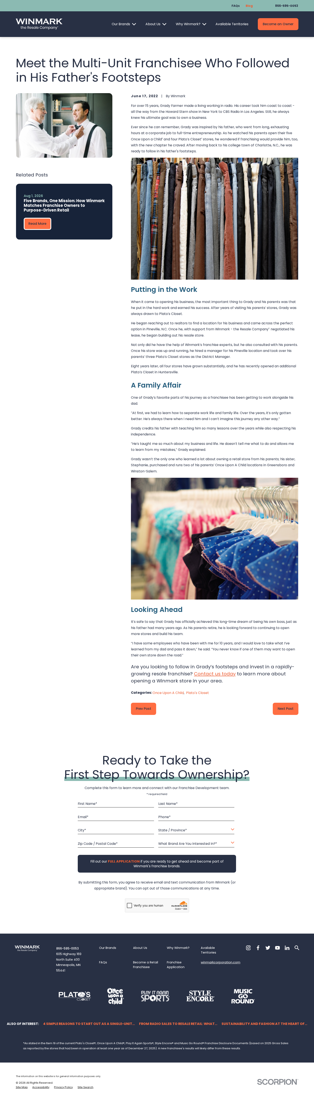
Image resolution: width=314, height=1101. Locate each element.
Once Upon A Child (168, 693)
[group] (64, 212)
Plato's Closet (197, 693)
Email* (83, 817)
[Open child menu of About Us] (164, 24)
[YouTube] (277, 947)
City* (82, 830)
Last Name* (168, 804)
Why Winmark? (188, 24)
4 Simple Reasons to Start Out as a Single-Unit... (89, 1024)
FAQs (236, 6)
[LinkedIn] (287, 947)
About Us (152, 24)
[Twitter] (268, 947)
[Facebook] (258, 947)
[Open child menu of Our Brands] (134, 24)
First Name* (87, 804)
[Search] (297, 947)
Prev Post (143, 708)
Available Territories (232, 24)
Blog (249, 6)
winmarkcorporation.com (220, 962)
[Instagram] (248, 947)
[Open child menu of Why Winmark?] (204, 24)
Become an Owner (278, 24)
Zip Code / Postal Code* (98, 844)
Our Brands (121, 24)
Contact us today (215, 673)
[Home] (39, 24)
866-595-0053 (286, 6)
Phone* (164, 817)
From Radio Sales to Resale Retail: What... (178, 1024)
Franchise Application (176, 964)
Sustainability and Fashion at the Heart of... (264, 1024)
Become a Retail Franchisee (145, 964)
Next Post (285, 708)
